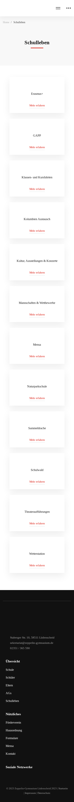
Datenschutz (44, 793)
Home (6, 22)
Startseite (63, 788)
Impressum (30, 793)
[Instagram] (7, 777)
